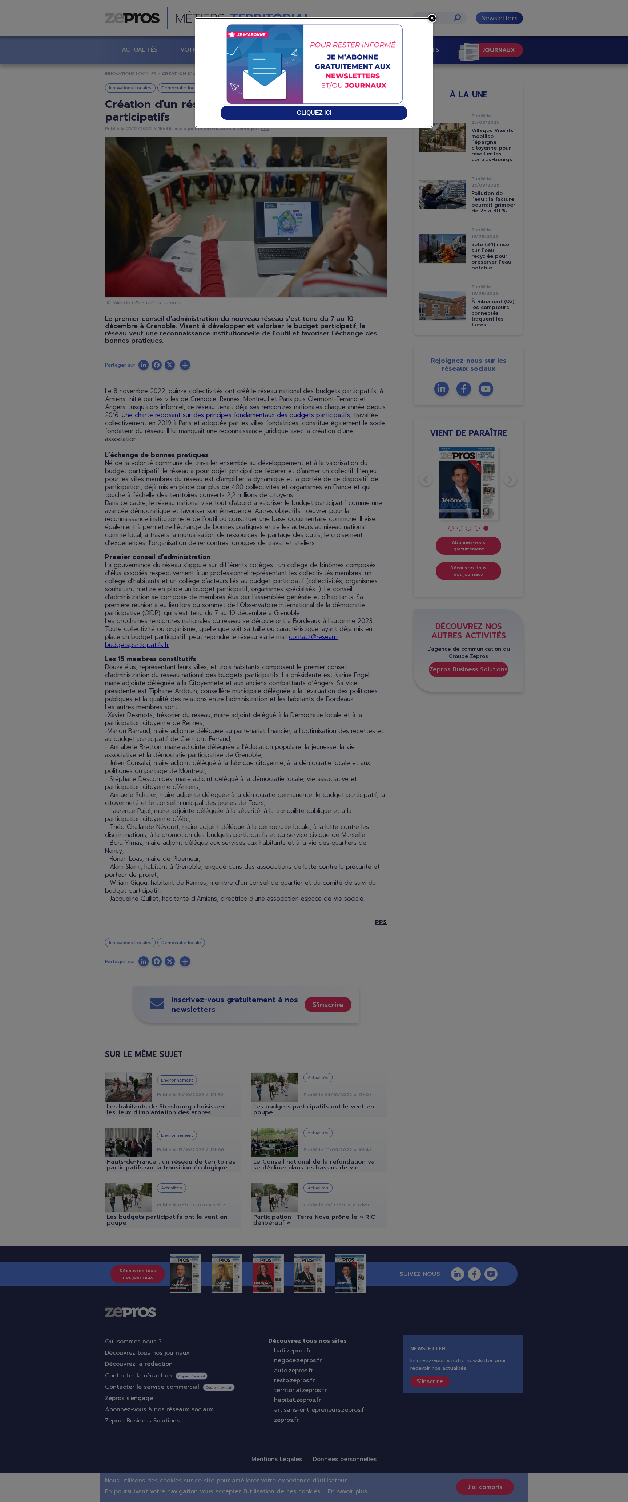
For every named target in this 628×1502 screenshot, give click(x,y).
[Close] (432, 18)
